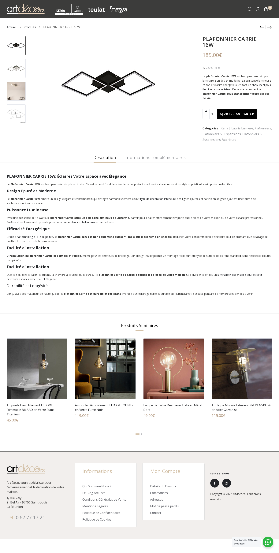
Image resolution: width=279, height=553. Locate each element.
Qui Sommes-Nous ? (96, 486)
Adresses (156, 499)
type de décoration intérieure (158, 199)
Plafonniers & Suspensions (222, 134)
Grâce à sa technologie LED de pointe (30, 237)
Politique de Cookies (96, 519)
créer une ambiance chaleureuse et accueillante (84, 222)
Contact (155, 513)
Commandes (159, 493)
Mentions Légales (95, 506)
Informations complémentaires (155, 157)
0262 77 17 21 (29, 517)
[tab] (105, 157)
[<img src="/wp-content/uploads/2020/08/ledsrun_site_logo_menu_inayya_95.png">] (119, 9)
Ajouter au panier (237, 114)
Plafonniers (263, 128)
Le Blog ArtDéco (94, 493)
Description (105, 157)
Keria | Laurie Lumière (237, 128)
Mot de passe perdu (164, 506)
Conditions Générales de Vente (104, 499)
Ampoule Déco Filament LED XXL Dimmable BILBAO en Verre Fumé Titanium (30, 409)
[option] (16, 43)
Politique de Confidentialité (101, 513)
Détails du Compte (163, 486)
